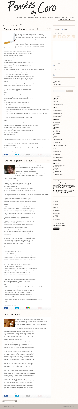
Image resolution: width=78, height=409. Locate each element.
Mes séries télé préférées (58, 174)
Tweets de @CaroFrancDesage (59, 225)
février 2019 (56, 206)
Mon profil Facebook (59, 36)
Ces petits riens (57, 133)
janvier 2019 (56, 207)
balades (70, 183)
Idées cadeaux (56, 150)
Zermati (64, 17)
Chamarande (55, 185)
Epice (68, 186)
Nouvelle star (56, 127)
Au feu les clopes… (12, 314)
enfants (63, 186)
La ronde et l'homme (57, 110)
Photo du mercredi (57, 160)
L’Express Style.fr (57, 81)
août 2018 (56, 215)
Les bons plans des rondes (59, 137)
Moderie (57, 17)
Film (55, 148)
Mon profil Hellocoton (68, 36)
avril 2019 (56, 203)
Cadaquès (66, 184)
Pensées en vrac (57, 102)
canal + (70, 184)
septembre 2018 (57, 213)
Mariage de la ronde (57, 112)
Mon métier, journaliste (58, 159)
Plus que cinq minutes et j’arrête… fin (21, 29)
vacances (64, 192)
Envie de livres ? (57, 124)
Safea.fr (72, 406)
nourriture (65, 190)
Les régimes (56, 101)
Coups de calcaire (57, 125)
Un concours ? (56, 119)
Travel (55, 143)
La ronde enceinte (57, 116)
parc (54, 191)
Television (56, 130)
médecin (60, 190)
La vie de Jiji (56, 172)
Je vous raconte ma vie (58, 140)
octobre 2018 (56, 212)
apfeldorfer (61, 183)
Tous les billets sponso (58, 113)
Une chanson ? (56, 146)
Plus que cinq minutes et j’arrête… (20, 161)
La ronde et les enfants (58, 151)
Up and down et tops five (58, 139)
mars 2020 (56, 201)
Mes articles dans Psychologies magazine (61, 108)
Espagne (72, 186)
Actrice (54, 183)
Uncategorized (56, 163)
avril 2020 (56, 200)
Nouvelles (56, 99)
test (58, 193)
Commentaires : (8, 152)
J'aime (55, 118)
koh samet (66, 187)
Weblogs (55, 136)
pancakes (71, 190)
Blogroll (43, 17)
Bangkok (54, 184)
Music (55, 128)
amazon (57, 183)
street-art (55, 193)
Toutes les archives (56, 219)
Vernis (70, 193)
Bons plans (56, 168)
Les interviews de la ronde (58, 104)
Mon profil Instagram (73, 36)
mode (56, 189)
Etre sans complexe (57, 84)
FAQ (25, 17)
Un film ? (55, 107)
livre (69, 187)
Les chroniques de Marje (66, 19)
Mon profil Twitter (64, 36)
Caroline (19, 17)
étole (61, 194)
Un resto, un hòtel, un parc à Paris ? (60, 145)
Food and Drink (57, 154)
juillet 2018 (56, 216)
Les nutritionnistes (57, 131)
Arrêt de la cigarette (57, 166)
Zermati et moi (56, 121)
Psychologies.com (57, 82)
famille (54, 187)
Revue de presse (33, 17)
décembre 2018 (57, 209)
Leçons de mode (57, 122)
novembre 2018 (57, 210)
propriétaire (56, 169)
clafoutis (69, 185)
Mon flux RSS (54, 36)
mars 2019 (56, 204)
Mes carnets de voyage (58, 115)
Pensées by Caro (32, 8)
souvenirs (70, 191)
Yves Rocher (58, 194)
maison (60, 189)
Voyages (71, 17)
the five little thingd (57, 171)
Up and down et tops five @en (59, 165)
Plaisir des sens (57, 142)
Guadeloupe (60, 187)
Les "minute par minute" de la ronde (60, 105)
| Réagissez (15, 151)
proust (59, 191)
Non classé (56, 98)
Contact (50, 17)
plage (56, 191)
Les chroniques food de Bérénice (60, 162)
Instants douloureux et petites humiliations (61, 156)
